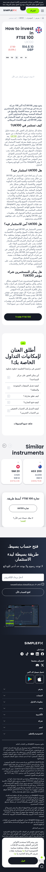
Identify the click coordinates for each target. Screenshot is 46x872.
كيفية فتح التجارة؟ (31, 402)
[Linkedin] (37, 654)
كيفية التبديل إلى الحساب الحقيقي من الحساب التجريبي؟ (24, 410)
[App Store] (39, 683)
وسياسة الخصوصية (16, 584)
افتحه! (23, 521)
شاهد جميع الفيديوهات (23, 423)
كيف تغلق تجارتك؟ (31, 396)
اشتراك (33, 10)
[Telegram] (22, 654)
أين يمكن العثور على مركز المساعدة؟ (28, 377)
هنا (23, 850)
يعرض (37, 18)
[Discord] (37, 665)
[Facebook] (42, 654)
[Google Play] (30, 683)
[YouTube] (32, 654)
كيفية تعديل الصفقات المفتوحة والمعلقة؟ (26, 387)
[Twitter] (42, 665)
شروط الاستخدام (28, 584)
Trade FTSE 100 (23, 316)
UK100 (21, 18)
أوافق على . (25, 584)
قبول (23, 860)
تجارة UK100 (23, 508)
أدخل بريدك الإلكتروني (13, 577)
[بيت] (43, 18)
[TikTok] (27, 654)
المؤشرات (29, 18)
